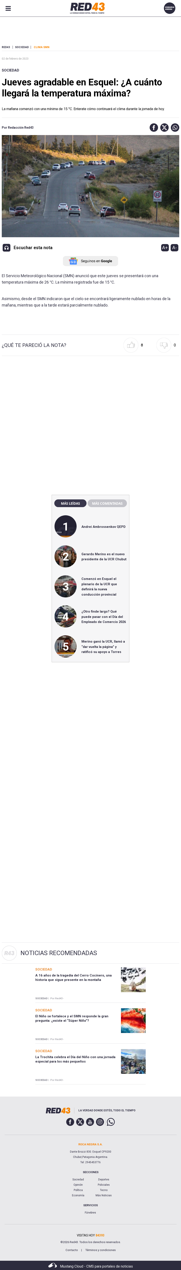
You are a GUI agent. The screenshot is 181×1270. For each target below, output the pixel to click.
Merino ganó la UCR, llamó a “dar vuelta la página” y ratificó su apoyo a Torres (103, 647)
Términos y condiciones (100, 1250)
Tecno (103, 1190)
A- (174, 247)
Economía (78, 1195)
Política (78, 1190)
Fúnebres (90, 1212)
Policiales (104, 1184)
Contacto (72, 1250)
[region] (90, 396)
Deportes (103, 1179)
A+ (165, 247)
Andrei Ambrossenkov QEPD (103, 527)
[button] (152, 127)
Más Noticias (104, 1195)
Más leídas (70, 503)
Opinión (78, 1184)
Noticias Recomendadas (59, 953)
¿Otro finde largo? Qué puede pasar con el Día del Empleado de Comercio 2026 (103, 617)
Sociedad (10, 70)
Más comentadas (107, 503)
